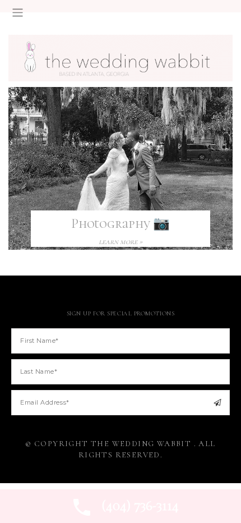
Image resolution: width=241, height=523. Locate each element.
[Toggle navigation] (17, 12)
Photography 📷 (120, 223)
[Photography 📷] (120, 167)
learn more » (120, 241)
